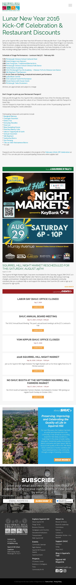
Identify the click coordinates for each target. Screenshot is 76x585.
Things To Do (36, 524)
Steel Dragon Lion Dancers (16, 61)
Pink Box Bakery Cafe (12, 129)
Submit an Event (37, 555)
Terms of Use (49, 582)
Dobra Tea (8, 121)
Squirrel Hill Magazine (61, 560)
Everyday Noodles (11, 123)
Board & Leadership (62, 524)
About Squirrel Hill (38, 522)
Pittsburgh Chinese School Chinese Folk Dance (23, 66)
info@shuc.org (12, 543)
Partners (58, 530)
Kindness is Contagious (39, 564)
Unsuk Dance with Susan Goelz (17, 81)
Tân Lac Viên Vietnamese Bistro (16, 142)
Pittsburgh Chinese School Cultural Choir (21, 59)
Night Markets (36, 547)
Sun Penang (8, 140)
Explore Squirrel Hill (40, 519)
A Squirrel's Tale (60, 169)
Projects (35, 558)
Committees (60, 527)
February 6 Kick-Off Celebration (58, 152)
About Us (60, 519)
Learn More (38, 307)
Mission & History (61, 522)
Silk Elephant (8, 136)
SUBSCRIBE (42, 501)
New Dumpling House (12, 127)
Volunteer (59, 544)
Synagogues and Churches (40, 530)
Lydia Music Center (13, 76)
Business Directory (38, 527)
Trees (34, 567)
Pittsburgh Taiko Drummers (16, 83)
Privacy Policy (58, 582)
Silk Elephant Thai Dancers (16, 72)
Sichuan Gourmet (10, 134)
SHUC (65, 410)
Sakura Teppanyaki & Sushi (14, 131)
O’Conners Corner (38, 561)
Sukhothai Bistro (10, 138)
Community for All (38, 569)
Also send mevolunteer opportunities (65, 500)
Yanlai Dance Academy (14, 68)
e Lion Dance (56, 70)
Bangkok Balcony (10, 116)
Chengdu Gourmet (11, 118)
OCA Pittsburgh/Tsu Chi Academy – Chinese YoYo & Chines (28, 70)
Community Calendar (39, 545)
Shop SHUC (59, 549)
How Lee (7, 125)
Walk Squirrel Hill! (37, 538)
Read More (68, 287)
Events (65, 291)
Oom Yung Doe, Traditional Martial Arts (21, 63)
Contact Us (59, 533)
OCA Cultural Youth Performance (18, 79)
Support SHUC (62, 541)
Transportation (37, 535)
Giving (57, 547)
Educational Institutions (39, 533)
